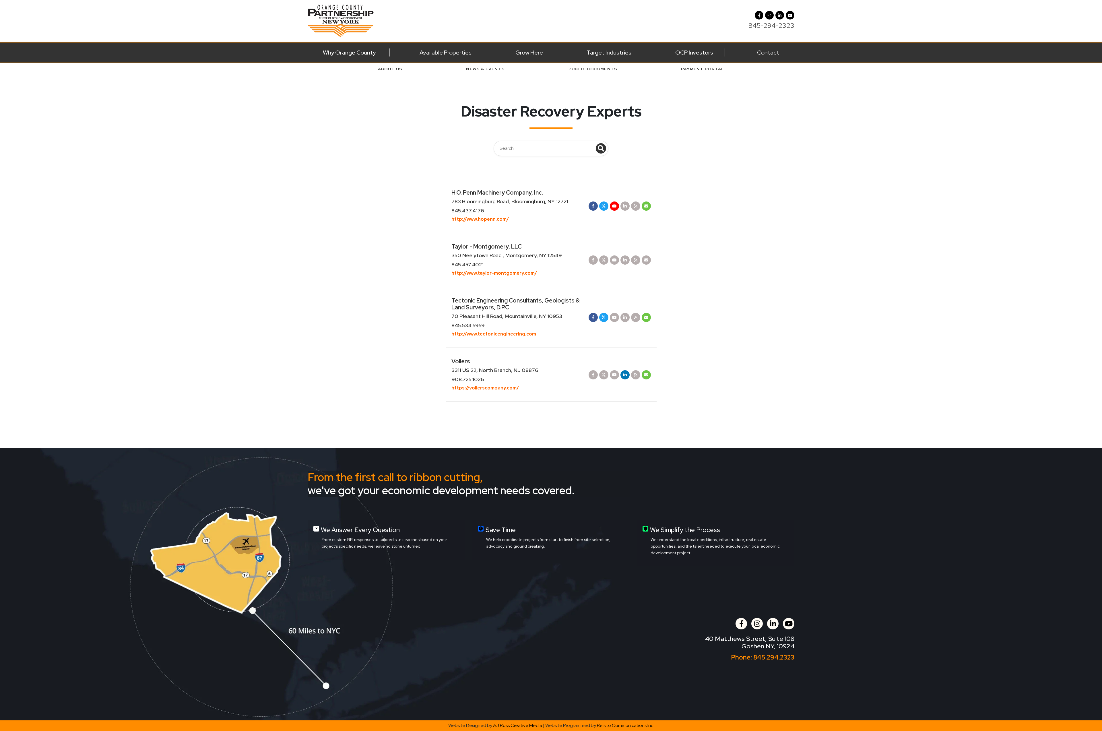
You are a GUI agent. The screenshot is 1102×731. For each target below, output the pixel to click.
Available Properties (446, 52)
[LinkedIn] (779, 15)
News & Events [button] (485, 68)
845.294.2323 (773, 657)
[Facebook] (759, 15)
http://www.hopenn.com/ (480, 219)
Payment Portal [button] (702, 68)
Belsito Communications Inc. (625, 725)
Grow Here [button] (529, 52)
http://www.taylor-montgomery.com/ (494, 273)
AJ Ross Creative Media (517, 725)
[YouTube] (790, 15)
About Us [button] (390, 68)
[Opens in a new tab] (593, 205)
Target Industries (609, 52)
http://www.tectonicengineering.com (493, 334)
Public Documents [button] (593, 68)
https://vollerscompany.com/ (485, 388)
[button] (769, 15)
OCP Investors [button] (694, 52)
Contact (768, 52)
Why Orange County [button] (349, 52)
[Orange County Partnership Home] (341, 20)
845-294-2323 (771, 25)
